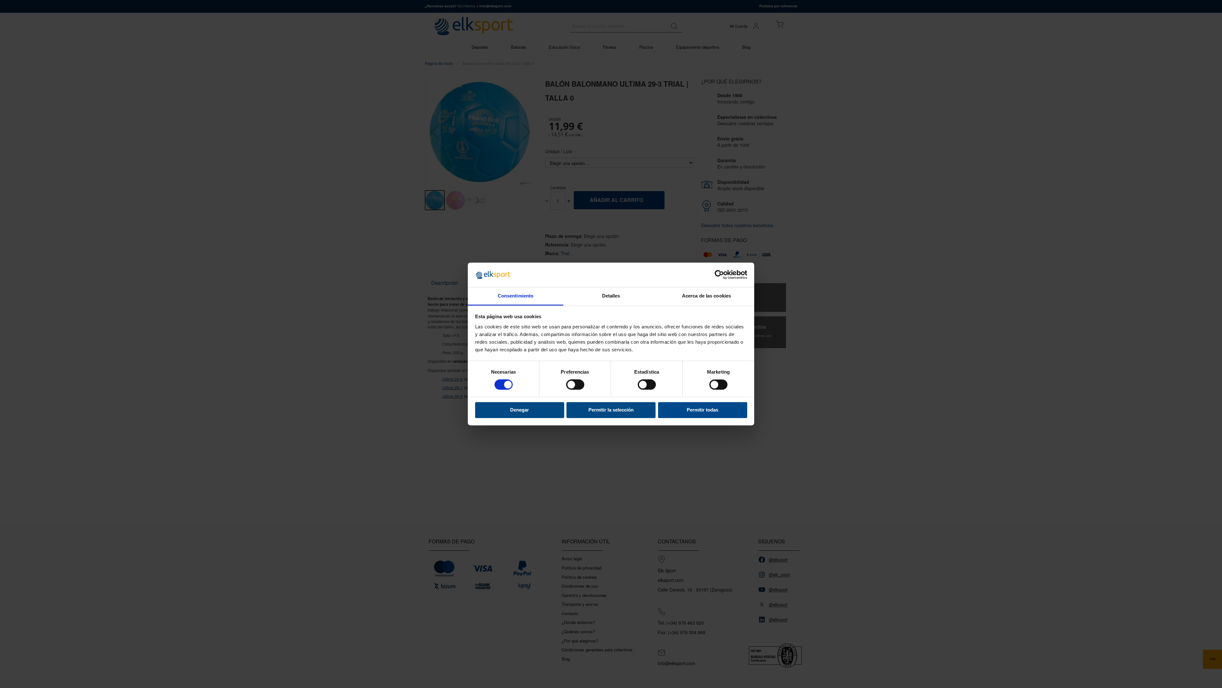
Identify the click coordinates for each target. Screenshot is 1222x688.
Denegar (519, 409)
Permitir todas (702, 409)
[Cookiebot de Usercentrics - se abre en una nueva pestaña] (719, 275)
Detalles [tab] (611, 295)
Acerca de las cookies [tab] (706, 295)
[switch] (575, 385)
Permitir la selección (611, 409)
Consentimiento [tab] (515, 295)
